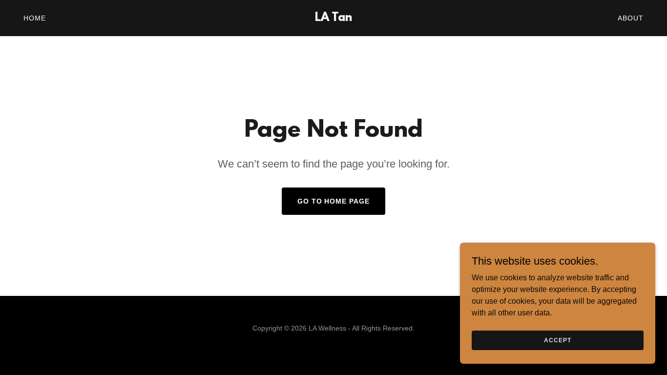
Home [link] (34, 18)
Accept (557, 339)
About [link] (631, 18)
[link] (333, 18)
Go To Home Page (333, 201)
